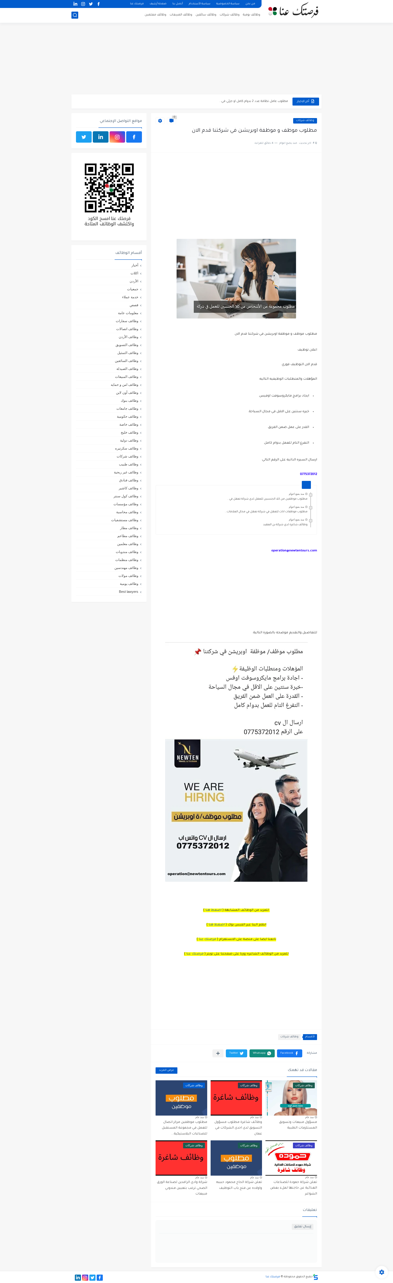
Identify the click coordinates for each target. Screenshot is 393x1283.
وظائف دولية (129, 440)
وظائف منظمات (126, 560)
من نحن (250, 4)
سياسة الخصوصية (227, 4)
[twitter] (90, 4)
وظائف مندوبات (127, 552)
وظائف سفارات (127, 321)
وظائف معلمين (155, 15)
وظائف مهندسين (126, 568)
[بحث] (74, 15)
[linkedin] (75, 4)
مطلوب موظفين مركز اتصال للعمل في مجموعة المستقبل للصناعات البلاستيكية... (184, 1128)
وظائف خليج (129, 432)
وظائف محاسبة (127, 512)
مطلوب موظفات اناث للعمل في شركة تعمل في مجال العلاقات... (266, 511)
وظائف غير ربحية (126, 472)
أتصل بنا (177, 4)
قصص (134, 305)
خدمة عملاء (130, 297)
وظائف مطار (129, 528)
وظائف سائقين (206, 15)
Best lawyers (128, 592)
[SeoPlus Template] (315, 1277)
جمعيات (132, 289)
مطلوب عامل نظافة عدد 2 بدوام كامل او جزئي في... (253, 101)
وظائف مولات (128, 576)
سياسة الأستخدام (199, 4)
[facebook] (98, 4)
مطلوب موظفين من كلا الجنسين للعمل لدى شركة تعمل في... (267, 499)
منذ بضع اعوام (296, 493)
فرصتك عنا (137, 4)
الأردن (134, 281)
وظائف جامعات (127, 408)
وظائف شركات (229, 15)
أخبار (134, 265)
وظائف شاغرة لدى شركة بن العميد (285, 524)
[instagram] (83, 4)
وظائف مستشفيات (124, 520)
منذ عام (309, 1117)
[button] (289, 1053)
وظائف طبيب (128, 464)
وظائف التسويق (127, 345)
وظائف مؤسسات (125, 504)
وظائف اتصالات (127, 329)
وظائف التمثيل (127, 353)
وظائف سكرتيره (126, 448)
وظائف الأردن (128, 337)
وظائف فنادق (128, 480)
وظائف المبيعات (181, 15)
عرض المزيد (166, 1070)
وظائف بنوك (129, 400)
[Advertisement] (196, 59)
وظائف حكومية (127, 416)
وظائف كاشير (128, 488)
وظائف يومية (251, 15)
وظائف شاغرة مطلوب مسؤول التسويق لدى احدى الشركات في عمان (238, 1128)
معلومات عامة (128, 313)
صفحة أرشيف (158, 4)
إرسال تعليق (302, 1226)
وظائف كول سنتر (125, 496)
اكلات (134, 273)
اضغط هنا (213, 910)
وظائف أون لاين (127, 392)
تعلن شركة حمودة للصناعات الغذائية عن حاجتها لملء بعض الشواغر (293, 1188)
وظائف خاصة (128, 424)
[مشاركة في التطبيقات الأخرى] (218, 1053)
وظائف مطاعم (127, 536)
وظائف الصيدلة (127, 369)
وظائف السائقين (126, 361)
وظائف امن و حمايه (124, 384)
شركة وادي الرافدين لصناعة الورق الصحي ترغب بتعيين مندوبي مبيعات (182, 1188)
